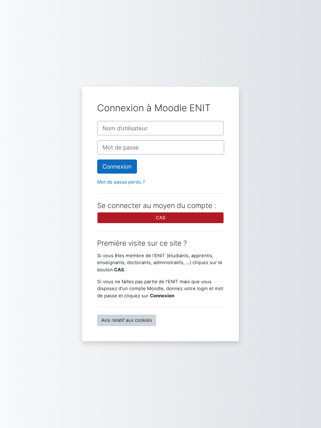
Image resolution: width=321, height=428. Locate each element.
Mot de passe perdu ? (121, 182)
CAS (161, 218)
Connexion (117, 166)
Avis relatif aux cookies (126, 320)
